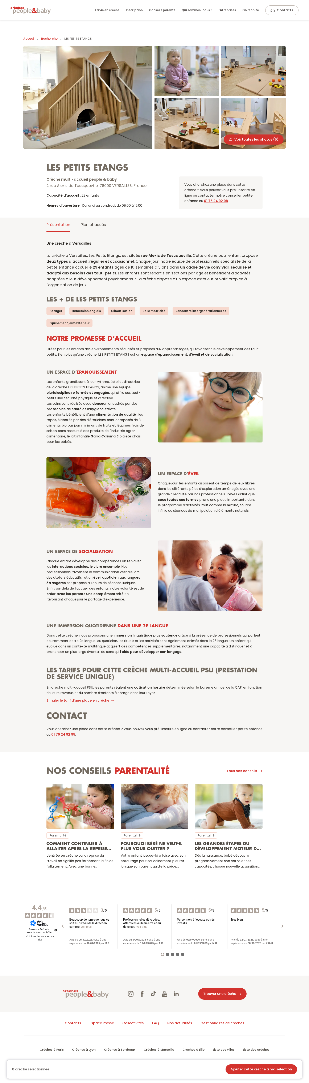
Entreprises (227, 10)
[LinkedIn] (176, 994)
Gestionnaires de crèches (222, 1023)
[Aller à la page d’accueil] (31, 10)
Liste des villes (224, 1050)
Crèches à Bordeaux (119, 1050)
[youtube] (165, 994)
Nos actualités (179, 1023)
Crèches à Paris (52, 1050)
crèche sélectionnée (30, 1069)
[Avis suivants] (282, 926)
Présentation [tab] (58, 224)
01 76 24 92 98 (216, 200)
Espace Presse (102, 1023)
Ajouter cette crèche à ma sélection (261, 1069)
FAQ (155, 1023)
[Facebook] (142, 994)
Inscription (134, 10)
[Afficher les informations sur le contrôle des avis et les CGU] (55, 930)
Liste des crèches (256, 1050)
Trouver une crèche (219, 993)
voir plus (86, 926)
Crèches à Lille (193, 1050)
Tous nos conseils (242, 771)
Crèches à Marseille (159, 1050)
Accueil (28, 39)
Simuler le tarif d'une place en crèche (77, 700)
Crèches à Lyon (84, 1050)
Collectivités (133, 1023)
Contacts (285, 10)
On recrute (250, 10)
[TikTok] (153, 994)
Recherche (49, 39)
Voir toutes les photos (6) (256, 139)
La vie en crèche (107, 10)
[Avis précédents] (63, 926)
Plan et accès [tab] (93, 224)
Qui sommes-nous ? (197, 10)
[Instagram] (131, 994)
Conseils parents (162, 10)
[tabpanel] (154, 558)
